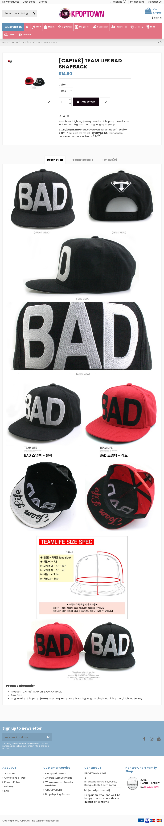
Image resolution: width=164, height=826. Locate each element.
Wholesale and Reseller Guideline (59, 783)
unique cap (66, 124)
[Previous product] (159, 42)
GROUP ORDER (53, 789)
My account (137, 1)
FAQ (6, 790)
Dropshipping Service (57, 794)
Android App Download (58, 777)
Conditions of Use (15, 777)
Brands (43, 1)
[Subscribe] (48, 737)
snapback (65, 121)
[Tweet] (64, 116)
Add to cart (88, 101)
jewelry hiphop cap (104, 121)
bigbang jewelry (82, 121)
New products (11, 1)
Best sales (29, 1)
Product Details (82, 160)
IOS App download (56, 773)
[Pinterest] (68, 116)
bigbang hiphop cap (103, 124)
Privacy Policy (12, 782)
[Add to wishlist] (105, 102)
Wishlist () (119, 1)
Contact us (155, 1)
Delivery (8, 786)
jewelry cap (123, 121)
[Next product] (161, 42)
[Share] (60, 116)
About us (9, 773)
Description (55, 160)
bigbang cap (81, 124)
